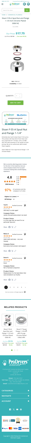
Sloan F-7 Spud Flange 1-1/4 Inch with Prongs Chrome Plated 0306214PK (21, 333)
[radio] (21, 176)
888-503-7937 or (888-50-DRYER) (15, 380)
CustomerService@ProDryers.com (21, 1)
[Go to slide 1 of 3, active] (11, 350)
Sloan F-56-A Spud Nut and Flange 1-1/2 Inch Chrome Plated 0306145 (7, 333)
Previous (1, 330)
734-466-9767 (15, 378)
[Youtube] (17, 409)
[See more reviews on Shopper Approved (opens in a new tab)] (15, 227)
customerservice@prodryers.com (15, 383)
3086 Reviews (10, 184)
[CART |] (28, 4)
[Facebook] (10, 409)
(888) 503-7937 (5, 1)
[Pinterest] (21, 409)
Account (24, 4)
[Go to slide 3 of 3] (17, 350)
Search (27, 10)
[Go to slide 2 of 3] (14, 350)
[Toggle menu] (2, 4)
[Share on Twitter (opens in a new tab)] (12, 227)
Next (26, 330)
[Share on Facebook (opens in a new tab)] (9, 227)
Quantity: (10, 96)
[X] (14, 409)
